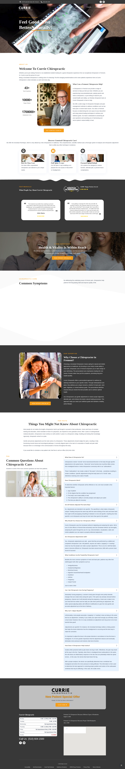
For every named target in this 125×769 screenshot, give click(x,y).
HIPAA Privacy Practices (75, 767)
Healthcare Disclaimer (62, 767)
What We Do (99, 7)
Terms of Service (96, 767)
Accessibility (27, 767)
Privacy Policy (87, 767)
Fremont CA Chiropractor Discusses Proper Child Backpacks (80, 720)
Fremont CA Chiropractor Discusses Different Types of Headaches (81, 714)
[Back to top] (121, 765)
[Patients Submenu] (92, 7)
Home (70, 7)
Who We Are (78, 7)
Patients (89, 7)
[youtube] (104, 2)
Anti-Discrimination (37, 767)
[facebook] (101, 2)
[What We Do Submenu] (104, 7)
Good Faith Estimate (49, 767)
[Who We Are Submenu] (83, 7)
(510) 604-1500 (36, 738)
